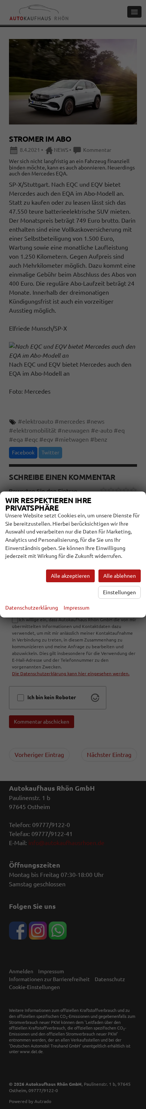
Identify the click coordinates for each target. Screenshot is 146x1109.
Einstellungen (119, 592)
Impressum (76, 608)
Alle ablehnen (119, 576)
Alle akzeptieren (70, 576)
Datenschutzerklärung (31, 608)
